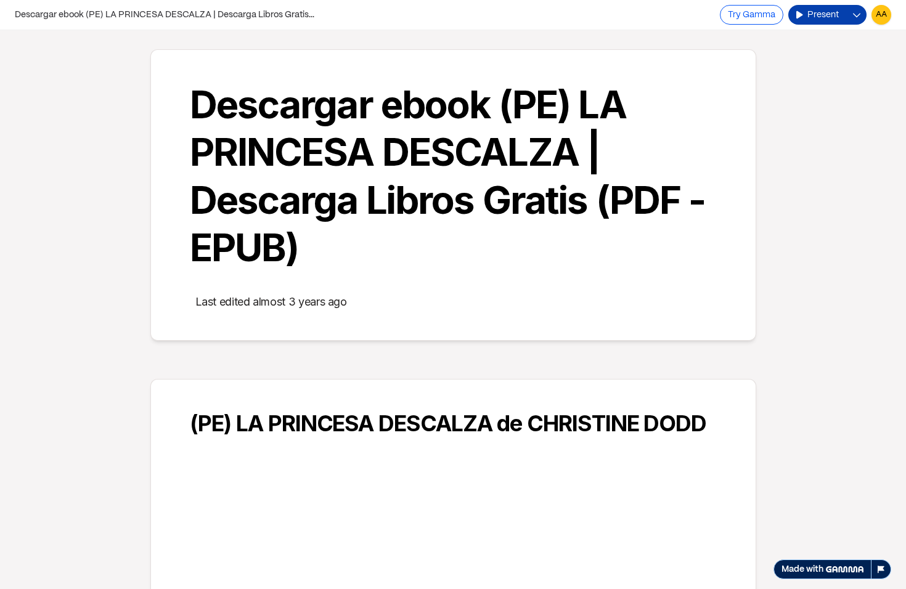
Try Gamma (751, 14)
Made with (802, 569)
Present (823, 14)
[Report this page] (881, 569)
